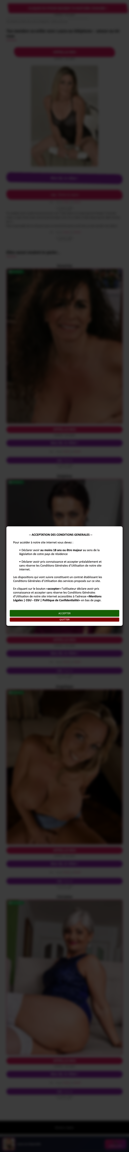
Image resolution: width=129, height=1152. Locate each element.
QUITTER (64, 619)
